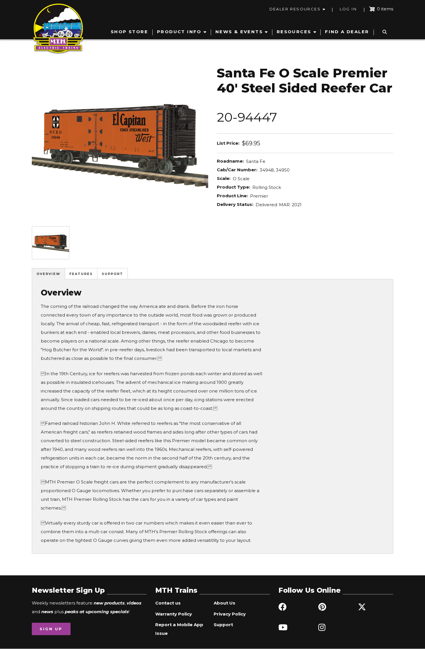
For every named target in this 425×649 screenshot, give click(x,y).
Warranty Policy (173, 614)
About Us (224, 603)
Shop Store (129, 31)
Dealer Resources (295, 9)
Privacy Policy (230, 614)
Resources (294, 31)
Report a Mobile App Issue (179, 629)
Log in (348, 9)
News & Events (239, 31)
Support (112, 274)
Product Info (179, 31)
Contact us (168, 603)
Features (81, 274)
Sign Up (51, 628)
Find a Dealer (347, 31)
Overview (48, 274)
